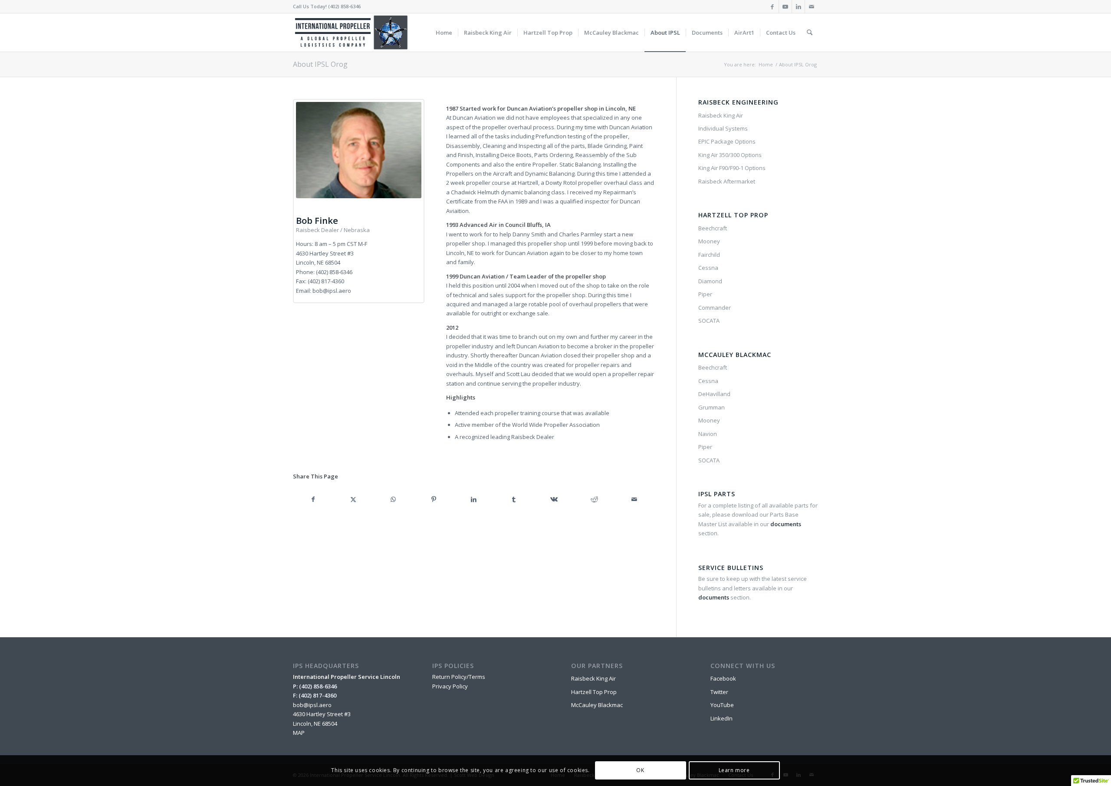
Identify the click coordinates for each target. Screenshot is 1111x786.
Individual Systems (723, 128)
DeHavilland (714, 394)
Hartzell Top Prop (594, 692)
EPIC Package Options (727, 141)
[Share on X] (353, 499)
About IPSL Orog (320, 64)
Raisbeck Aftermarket (726, 181)
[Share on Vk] (554, 499)
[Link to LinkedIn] (798, 6)
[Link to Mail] (811, 6)
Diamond (710, 281)
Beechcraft (712, 228)
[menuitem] (444, 32)
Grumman (711, 407)
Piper (705, 294)
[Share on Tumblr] (514, 499)
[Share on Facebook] (313, 499)
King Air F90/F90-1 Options (732, 168)
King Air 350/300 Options (730, 155)
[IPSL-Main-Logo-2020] (353, 32)
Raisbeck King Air (720, 115)
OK (640, 770)
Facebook (723, 678)
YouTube (722, 705)
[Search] (809, 32)
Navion (707, 434)
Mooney (709, 241)
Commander (714, 307)
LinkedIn (721, 718)
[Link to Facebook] (772, 6)
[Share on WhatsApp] (393, 499)
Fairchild (709, 255)
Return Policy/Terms (458, 677)
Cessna (708, 268)
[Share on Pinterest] (434, 499)
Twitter (719, 692)
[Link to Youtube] (785, 6)
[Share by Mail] (635, 499)
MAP (299, 733)
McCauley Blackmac (597, 705)
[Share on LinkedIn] (474, 499)
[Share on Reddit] (594, 499)
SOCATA (709, 320)
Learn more (734, 770)
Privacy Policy (450, 686)
